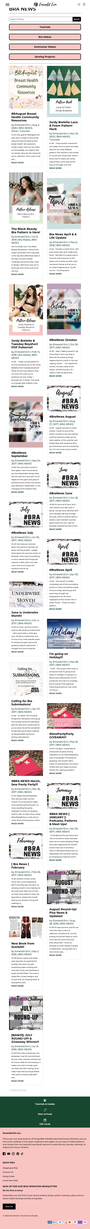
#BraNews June (60, 493)
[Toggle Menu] (7, 5)
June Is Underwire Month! (24, 614)
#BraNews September (19, 454)
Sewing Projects (45, 56)
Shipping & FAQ (10, 1168)
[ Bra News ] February (20, 865)
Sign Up (9, 1206)
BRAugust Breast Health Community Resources (25, 117)
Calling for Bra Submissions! (21, 702)
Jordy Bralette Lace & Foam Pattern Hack (63, 125)
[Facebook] (5, 1154)
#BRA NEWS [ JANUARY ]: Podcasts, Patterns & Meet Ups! (63, 819)
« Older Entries (17, 1090)
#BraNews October (63, 340)
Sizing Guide (8, 1176)
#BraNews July (22, 532)
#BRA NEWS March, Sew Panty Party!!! (25, 782)
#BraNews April (60, 570)
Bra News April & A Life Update (63, 236)
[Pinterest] (18, 1154)
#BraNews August (62, 416)
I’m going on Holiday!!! (58, 655)
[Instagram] (14, 1154)
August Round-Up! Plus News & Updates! (63, 913)
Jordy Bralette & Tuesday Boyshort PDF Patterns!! (24, 344)
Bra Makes (45, 37)
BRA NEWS (25, 128)
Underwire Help (10, 1180)
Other (14, 131)
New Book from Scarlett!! (22, 945)
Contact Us (8, 1172)
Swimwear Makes (45, 46)
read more (17, 163)
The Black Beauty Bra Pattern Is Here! (25, 230)
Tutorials (45, 27)
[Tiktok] (22, 1154)
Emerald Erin (22, 125)
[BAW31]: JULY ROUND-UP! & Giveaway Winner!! (25, 1038)
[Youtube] (9, 1154)
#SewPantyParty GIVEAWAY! (61, 735)
